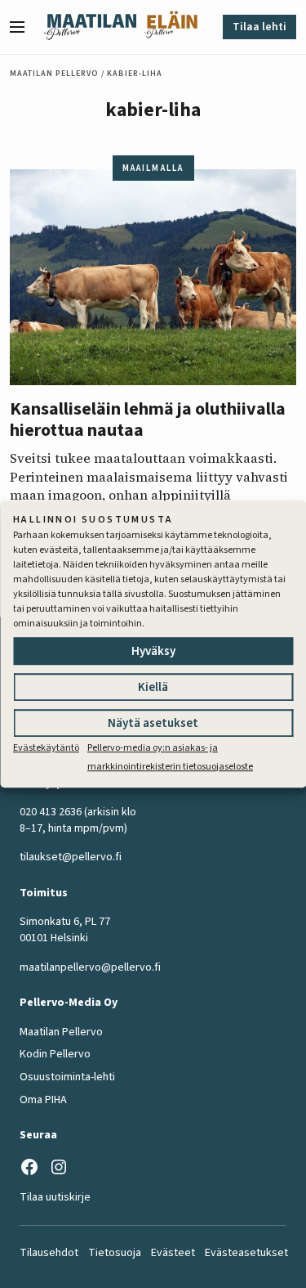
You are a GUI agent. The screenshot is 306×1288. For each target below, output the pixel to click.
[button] (24, 27)
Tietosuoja (114, 1253)
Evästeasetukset (246, 1253)
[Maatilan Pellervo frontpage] (90, 27)
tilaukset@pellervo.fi (71, 857)
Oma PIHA (43, 1100)
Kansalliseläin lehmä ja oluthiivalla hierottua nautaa (148, 420)
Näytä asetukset (153, 724)
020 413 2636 (51, 812)
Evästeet (173, 1253)
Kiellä (153, 688)
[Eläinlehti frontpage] (170, 27)
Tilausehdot (49, 1253)
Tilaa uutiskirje (55, 1197)
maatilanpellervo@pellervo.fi (90, 967)
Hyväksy (153, 652)
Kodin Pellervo (55, 1054)
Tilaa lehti (259, 27)
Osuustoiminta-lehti (67, 1077)
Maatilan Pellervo (54, 73)
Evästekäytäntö (46, 749)
